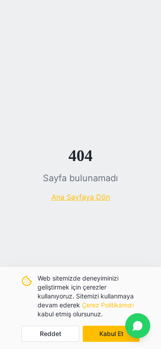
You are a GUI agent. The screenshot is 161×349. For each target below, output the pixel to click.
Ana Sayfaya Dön (80, 196)
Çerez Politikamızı (108, 305)
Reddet (50, 333)
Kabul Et (111, 333)
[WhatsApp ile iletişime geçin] (137, 325)
